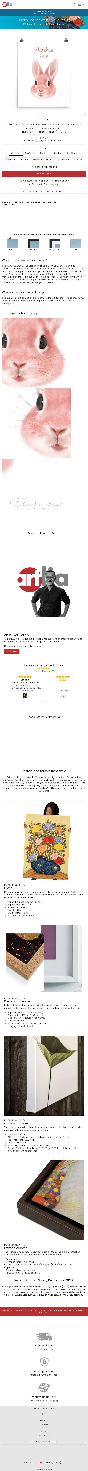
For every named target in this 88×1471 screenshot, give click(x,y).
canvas (75, 249)
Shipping (39, 140)
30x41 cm (58, 153)
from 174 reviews (42, 671)
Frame (33, 249)
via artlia (11, 651)
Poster (12, 249)
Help (43, 1414)
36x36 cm (72, 153)
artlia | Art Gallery (43, 1408)
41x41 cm (24, 159)
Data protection (44, 1435)
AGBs (44, 1428)
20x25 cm (16, 153)
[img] (44, 668)
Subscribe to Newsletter (43, 1442)
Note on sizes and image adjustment (44, 191)
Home (10, 124)
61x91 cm (78, 159)
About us (44, 1420)
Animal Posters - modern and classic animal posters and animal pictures (46, 124)
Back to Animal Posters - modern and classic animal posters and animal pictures (45, 1311)
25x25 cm (30, 153)
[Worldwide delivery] (44, 1388)
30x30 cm (44, 153)
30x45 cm (10, 159)
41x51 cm (37, 159)
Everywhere (54, 249)
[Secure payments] (44, 1362)
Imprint (44, 1431)
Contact (44, 1424)
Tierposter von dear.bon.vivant (44, 128)
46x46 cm (51, 159)
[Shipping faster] (44, 1336)
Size (44, 149)
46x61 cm (64, 159)
